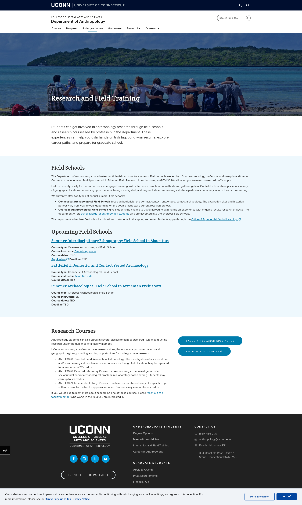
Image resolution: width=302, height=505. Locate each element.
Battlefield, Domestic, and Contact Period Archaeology (100, 265)
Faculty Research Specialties (210, 340)
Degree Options (143, 433)
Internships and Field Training (151, 445)
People (70, 28)
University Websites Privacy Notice (68, 499)
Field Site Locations (203, 351)
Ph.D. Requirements (145, 476)
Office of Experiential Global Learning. (214, 219)
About (55, 28)
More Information (259, 496)
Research (133, 28)
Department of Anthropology (78, 21)
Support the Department (88, 475)
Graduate (114, 28)
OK (284, 496)
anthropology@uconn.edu (215, 439)
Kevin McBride (83, 276)
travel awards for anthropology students (105, 213)
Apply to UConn (143, 469)
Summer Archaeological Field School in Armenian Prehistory (106, 285)
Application (58, 259)
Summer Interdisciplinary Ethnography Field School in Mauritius (110, 240)
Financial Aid (141, 482)
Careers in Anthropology (148, 451)
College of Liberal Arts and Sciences (76, 17)
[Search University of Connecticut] (240, 5)
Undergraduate (91, 28)
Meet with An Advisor (146, 439)
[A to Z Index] (247, 5)
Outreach (151, 28)
